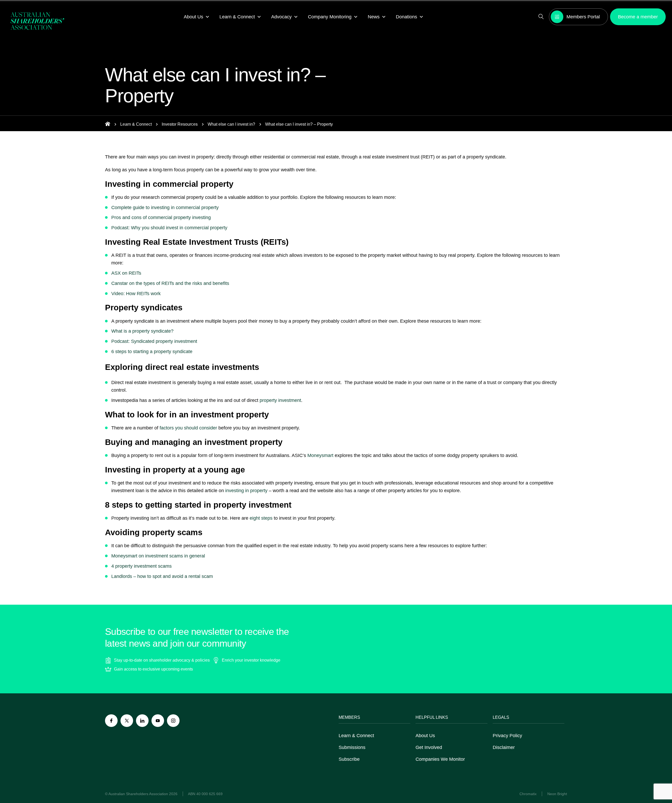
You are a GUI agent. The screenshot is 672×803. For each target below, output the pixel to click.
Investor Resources (180, 124)
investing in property (246, 490)
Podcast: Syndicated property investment (154, 341)
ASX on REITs (126, 273)
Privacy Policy (507, 735)
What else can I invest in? (231, 124)
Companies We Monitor (440, 759)
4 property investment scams (141, 566)
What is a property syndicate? (142, 331)
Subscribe (349, 759)
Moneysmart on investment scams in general (158, 556)
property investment (280, 400)
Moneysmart (320, 455)
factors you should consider (189, 427)
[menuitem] (196, 17)
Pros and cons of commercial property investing (161, 217)
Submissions (352, 747)
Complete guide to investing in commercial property (165, 207)
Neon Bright (557, 794)
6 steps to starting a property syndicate (151, 351)
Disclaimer (504, 747)
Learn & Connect (136, 124)
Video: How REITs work (136, 293)
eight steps (261, 518)
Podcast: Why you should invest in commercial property (169, 227)
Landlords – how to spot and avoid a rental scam (162, 576)
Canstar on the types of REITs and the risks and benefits (170, 283)
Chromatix (528, 794)
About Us (425, 735)
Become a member (638, 16)
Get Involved (429, 747)
